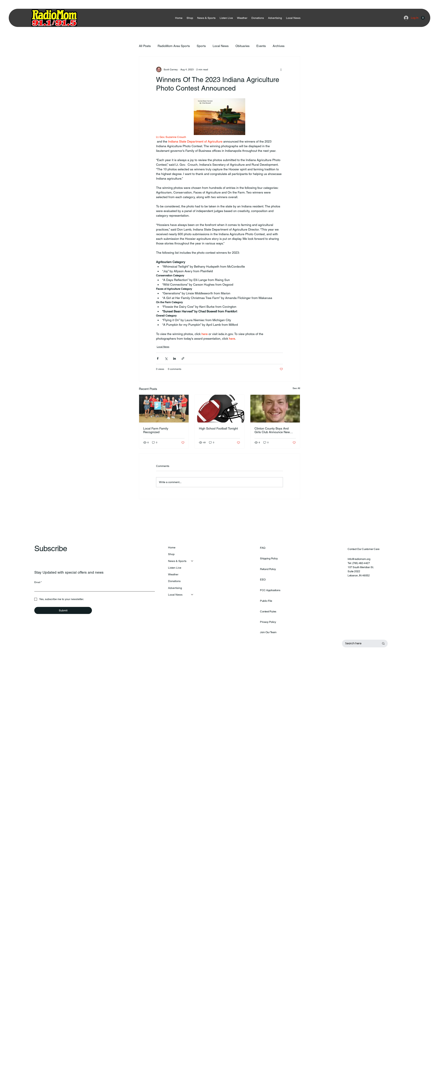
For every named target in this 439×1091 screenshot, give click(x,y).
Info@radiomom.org (359, 559)
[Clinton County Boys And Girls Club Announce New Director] (275, 409)
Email (38, 582)
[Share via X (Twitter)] (166, 358)
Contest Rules (268, 611)
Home (171, 547)
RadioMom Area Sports (174, 46)
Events (261, 46)
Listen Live (174, 567)
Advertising (175, 588)
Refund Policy (268, 569)
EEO (263, 579)
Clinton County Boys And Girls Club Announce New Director (272, 430)
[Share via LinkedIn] (174, 358)
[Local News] (192, 594)
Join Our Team (268, 632)
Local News (221, 46)
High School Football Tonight (218, 428)
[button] (423, 18)
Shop (171, 554)
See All (296, 388)
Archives (278, 46)
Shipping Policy (269, 558)
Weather (173, 574)
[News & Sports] (192, 561)
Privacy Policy (268, 622)
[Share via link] (183, 358)
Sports (201, 46)
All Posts (145, 46)
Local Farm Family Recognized (155, 430)
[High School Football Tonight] (219, 409)
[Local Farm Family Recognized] (164, 409)
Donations (174, 581)
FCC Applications (270, 590)
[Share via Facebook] (157, 358)
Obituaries (242, 46)
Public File (266, 600)
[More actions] (281, 69)
